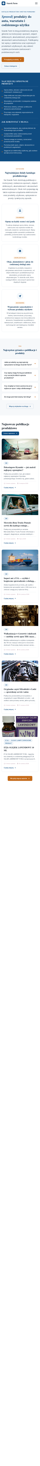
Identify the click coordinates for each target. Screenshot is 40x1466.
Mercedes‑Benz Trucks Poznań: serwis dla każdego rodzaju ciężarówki (17, 525)
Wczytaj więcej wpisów (18, 778)
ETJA (7, 740)
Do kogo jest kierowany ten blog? (17, 397)
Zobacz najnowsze (9, 433)
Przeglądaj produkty (11, 59)
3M (6, 463)
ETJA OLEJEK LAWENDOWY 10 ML (19, 749)
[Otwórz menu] (36, 3)
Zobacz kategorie (10, 66)
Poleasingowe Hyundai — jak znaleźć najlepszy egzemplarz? (20, 469)
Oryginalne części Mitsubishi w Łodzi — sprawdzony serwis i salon (20, 691)
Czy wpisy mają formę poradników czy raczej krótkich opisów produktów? (18, 375)
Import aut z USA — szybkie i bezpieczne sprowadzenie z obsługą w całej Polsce (20, 581)
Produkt (8, 743)
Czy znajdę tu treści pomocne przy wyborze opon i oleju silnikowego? (18, 387)
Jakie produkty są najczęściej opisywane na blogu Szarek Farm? (18, 363)
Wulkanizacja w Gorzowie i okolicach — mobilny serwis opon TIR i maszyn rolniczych (20, 636)
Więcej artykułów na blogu (18, 406)
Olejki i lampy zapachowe (21, 740)
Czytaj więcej (9, 487)
